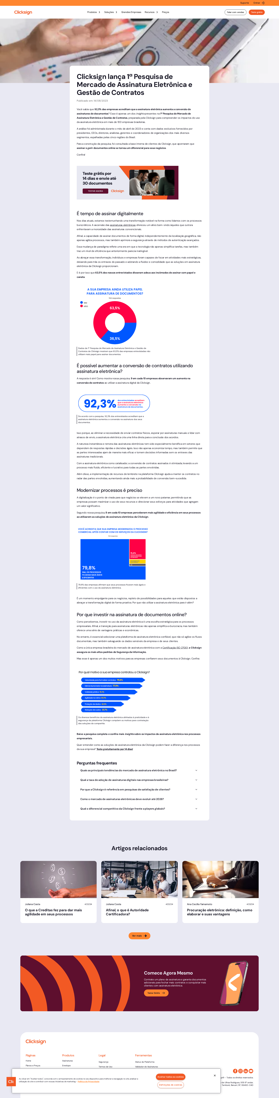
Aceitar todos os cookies (171, 1077)
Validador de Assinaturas (146, 1066)
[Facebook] (235, 1071)
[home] (23, 13)
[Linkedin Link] (245, 1071)
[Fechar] (215, 1075)
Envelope (66, 1065)
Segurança (104, 1062)
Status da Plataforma (144, 1062)
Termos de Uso (105, 1066)
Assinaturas (67, 1060)
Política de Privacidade (88, 1081)
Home (28, 1060)
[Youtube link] (251, 1071)
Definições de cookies (170, 1084)
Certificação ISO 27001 (175, 647)
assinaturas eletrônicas (123, 225)
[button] (94, 12)
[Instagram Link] (240, 1071)
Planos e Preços (33, 1065)
